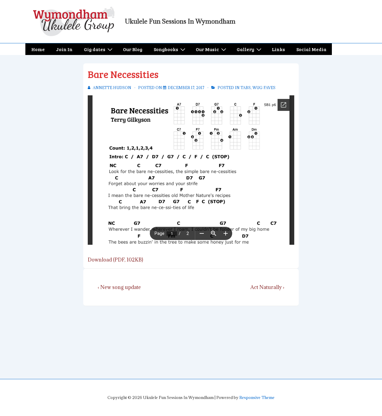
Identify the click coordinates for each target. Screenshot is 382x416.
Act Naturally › (267, 287)
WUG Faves (263, 87)
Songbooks (166, 49)
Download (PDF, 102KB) (115, 259)
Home (38, 49)
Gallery (245, 49)
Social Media (311, 49)
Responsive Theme (257, 397)
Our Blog (132, 49)
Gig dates (94, 49)
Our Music (207, 49)
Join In (64, 49)
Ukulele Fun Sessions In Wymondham (180, 21)
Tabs (246, 87)
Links (278, 49)
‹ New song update (119, 287)
